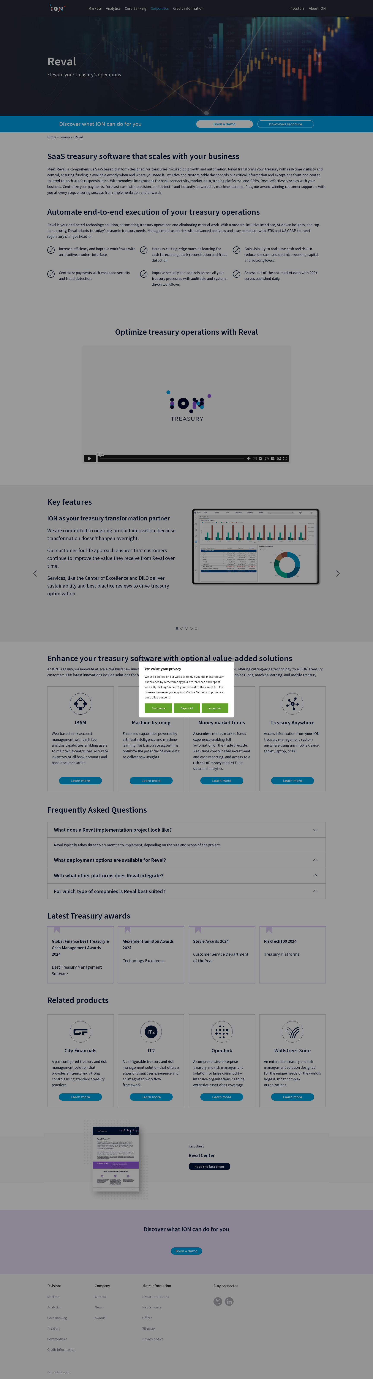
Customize (159, 708)
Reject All (187, 708)
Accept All (214, 708)
